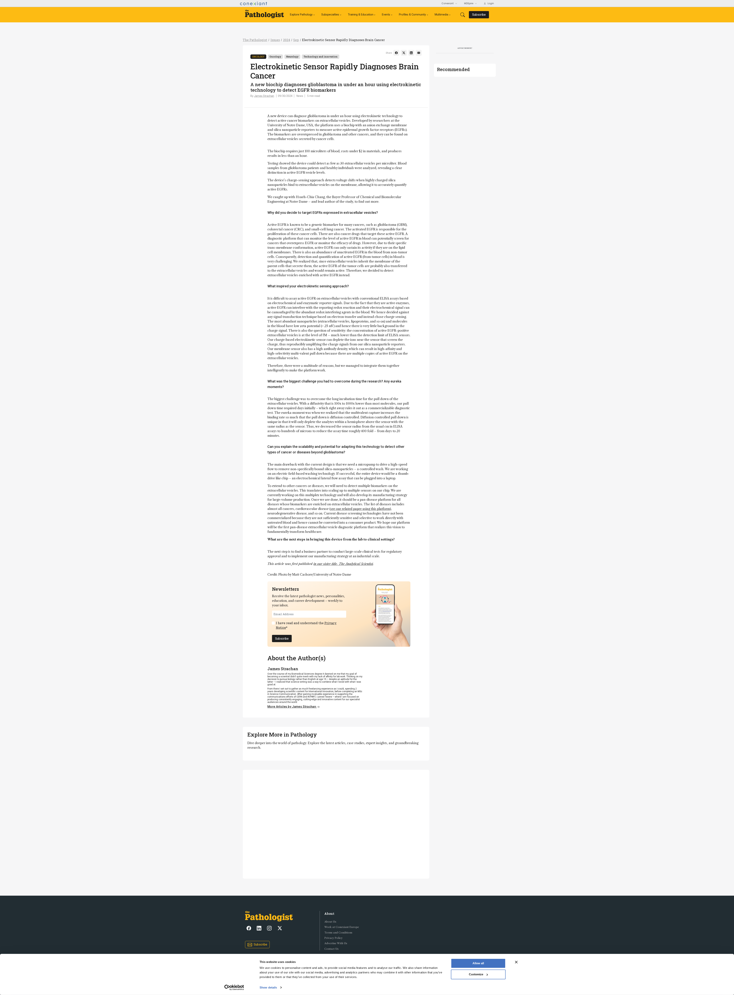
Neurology (292, 56)
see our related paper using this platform (360, 509)
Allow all (478, 963)
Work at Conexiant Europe (341, 927)
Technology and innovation (321, 56)
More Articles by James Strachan (292, 706)
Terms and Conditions (338, 932)
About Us (330, 921)
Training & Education (360, 14)
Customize (476, 974)
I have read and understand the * (306, 625)
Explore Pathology (301, 14)
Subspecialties (330, 14)
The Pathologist (255, 40)
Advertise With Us (335, 943)
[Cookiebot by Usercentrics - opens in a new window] (234, 987)
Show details (268, 987)
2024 (286, 40)
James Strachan (264, 95)
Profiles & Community (412, 14)
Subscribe (282, 638)
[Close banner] (516, 962)
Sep (296, 40)
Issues (275, 40)
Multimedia (441, 14)
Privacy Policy (333, 938)
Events (386, 14)
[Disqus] (336, 823)
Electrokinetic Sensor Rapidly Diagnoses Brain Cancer (343, 40)
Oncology (258, 56)
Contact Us (331, 948)
